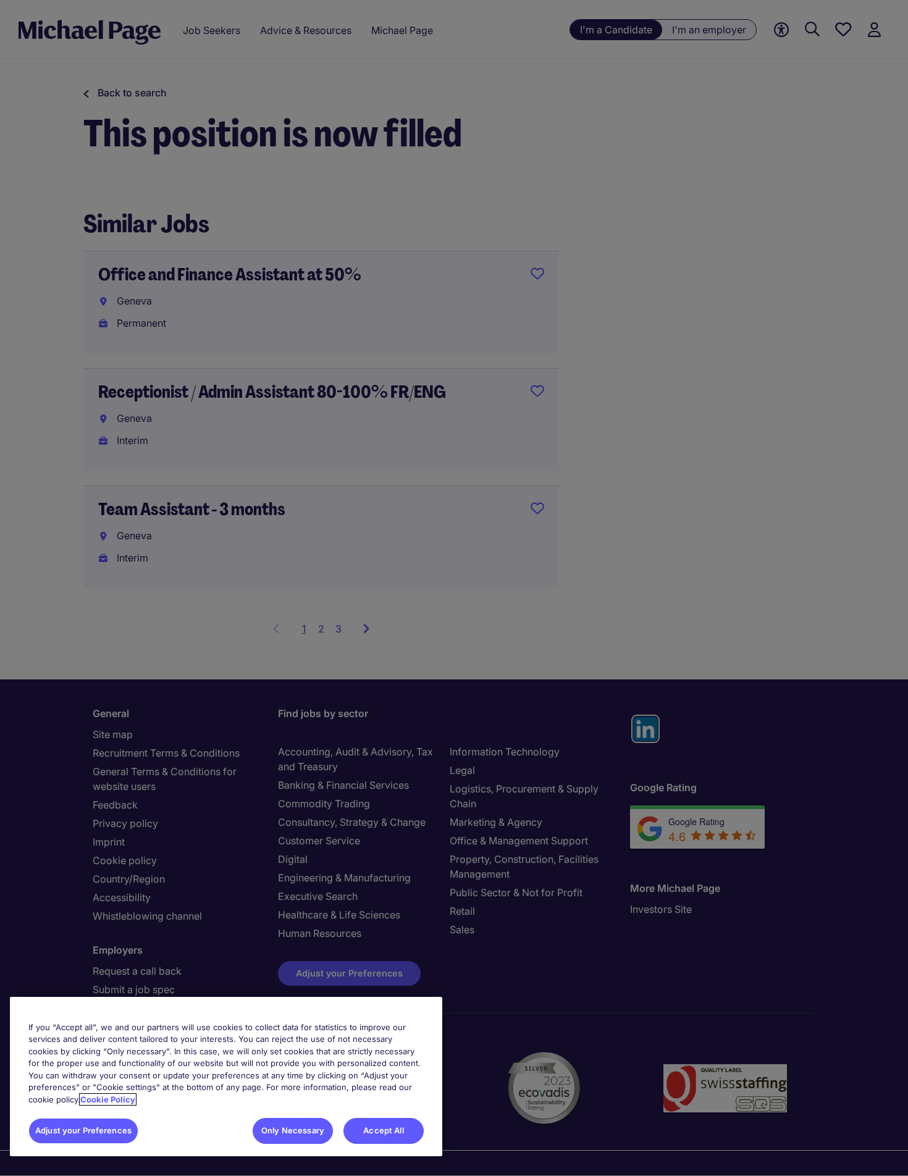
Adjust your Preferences (83, 1130)
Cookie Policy (107, 1099)
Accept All (383, 1130)
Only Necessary (292, 1130)
